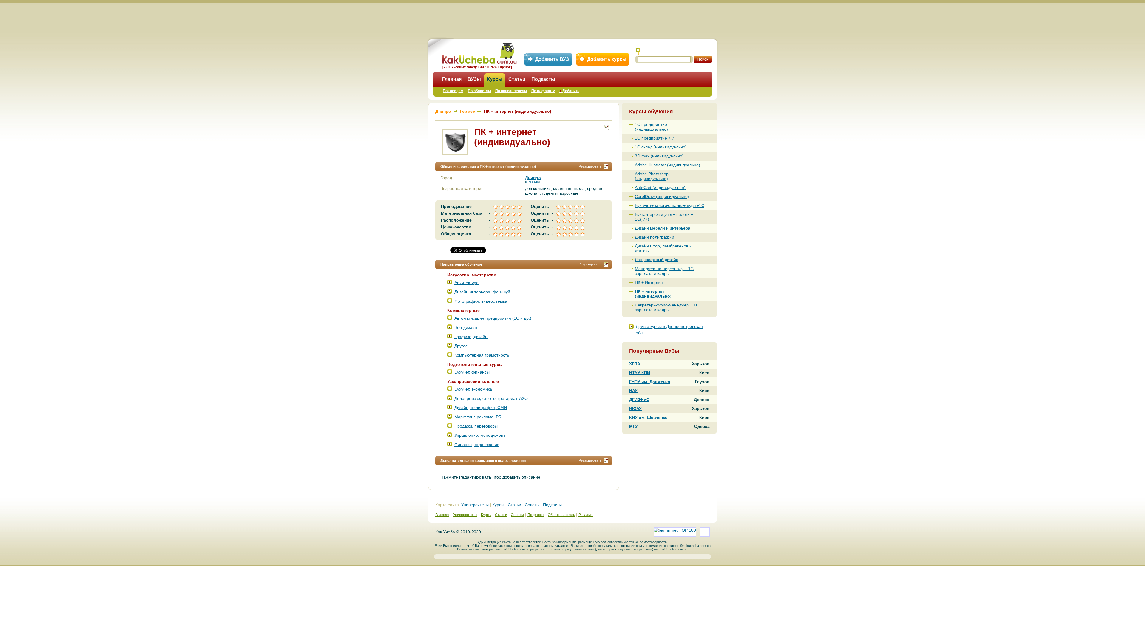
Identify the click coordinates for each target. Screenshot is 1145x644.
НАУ (633, 390)
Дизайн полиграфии (654, 237)
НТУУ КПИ (639, 372)
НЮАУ (635, 408)
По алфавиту (543, 91)
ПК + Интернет (649, 282)
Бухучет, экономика (473, 389)
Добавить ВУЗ (552, 59)
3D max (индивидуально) (659, 156)
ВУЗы (474, 79)
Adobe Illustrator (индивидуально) (667, 164)
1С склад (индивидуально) (661, 147)
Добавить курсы (606, 59)
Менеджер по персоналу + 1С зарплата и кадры (664, 271)
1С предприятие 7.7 (654, 138)
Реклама (585, 515)
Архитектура (466, 282)
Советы (532, 504)
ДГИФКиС (639, 399)
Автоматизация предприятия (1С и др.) (492, 318)
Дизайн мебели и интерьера (662, 228)
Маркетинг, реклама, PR (478, 416)
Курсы (494, 79)
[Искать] (638, 51)
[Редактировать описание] (606, 166)
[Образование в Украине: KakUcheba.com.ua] (479, 52)
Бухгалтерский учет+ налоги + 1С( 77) (664, 217)
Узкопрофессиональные (473, 381)
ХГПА (634, 363)
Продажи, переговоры (476, 426)
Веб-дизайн (465, 327)
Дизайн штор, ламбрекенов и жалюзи (663, 248)
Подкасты (543, 79)
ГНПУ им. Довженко (649, 381)
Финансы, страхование (476, 444)
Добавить (569, 91)
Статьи (516, 79)
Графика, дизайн (471, 336)
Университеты (475, 504)
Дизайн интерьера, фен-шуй (482, 292)
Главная (452, 79)
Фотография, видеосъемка (480, 301)
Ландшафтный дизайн (656, 259)
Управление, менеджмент (479, 435)
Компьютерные (463, 310)
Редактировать (590, 166)
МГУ (633, 426)
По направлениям (511, 91)
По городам (453, 91)
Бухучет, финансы (472, 372)
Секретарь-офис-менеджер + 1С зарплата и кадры (667, 307)
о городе (532, 181)
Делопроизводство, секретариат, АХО (491, 398)
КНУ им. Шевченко (648, 417)
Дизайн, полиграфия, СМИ (480, 407)
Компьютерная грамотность (481, 355)
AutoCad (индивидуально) (660, 187)
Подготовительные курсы (475, 364)
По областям (479, 91)
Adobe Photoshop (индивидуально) (652, 176)
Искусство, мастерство (471, 275)
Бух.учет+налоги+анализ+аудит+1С (668, 205)
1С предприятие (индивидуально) (651, 126)
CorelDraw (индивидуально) (662, 196)
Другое (461, 345)
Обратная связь (561, 515)
